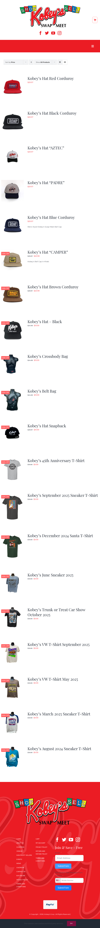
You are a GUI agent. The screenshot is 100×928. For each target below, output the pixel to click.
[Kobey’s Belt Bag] (12, 390)
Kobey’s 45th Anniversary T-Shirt (56, 460)
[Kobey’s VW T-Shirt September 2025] (12, 643)
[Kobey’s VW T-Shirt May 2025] (12, 678)
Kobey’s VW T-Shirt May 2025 (53, 679)
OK (71, 923)
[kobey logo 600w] (50, 794)
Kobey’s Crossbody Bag (48, 356)
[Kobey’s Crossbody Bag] (12, 355)
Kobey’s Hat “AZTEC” (46, 147)
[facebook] (40, 33)
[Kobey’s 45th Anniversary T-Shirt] (12, 459)
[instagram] (59, 33)
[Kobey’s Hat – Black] (12, 320)
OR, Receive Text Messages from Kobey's (69, 874)
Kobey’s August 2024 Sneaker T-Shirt (59, 748)
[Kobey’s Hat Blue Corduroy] (12, 216)
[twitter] (47, 33)
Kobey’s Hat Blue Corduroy (51, 217)
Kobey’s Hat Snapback (47, 425)
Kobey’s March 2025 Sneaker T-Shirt (59, 713)
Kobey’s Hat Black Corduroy (52, 113)
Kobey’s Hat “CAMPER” (48, 252)
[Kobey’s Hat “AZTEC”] (12, 147)
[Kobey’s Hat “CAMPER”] (12, 251)
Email (57, 853)
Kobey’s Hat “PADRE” (46, 182)
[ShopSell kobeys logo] (50, 6)
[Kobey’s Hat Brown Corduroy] (12, 286)
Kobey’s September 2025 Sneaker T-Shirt (63, 495)
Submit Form (63, 866)
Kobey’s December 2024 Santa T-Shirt (60, 535)
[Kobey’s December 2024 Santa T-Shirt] (12, 534)
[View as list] (64, 62)
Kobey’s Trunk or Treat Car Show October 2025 (56, 612)
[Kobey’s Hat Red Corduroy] (12, 77)
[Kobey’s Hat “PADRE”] (12, 181)
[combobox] (58, 880)
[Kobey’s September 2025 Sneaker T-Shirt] (12, 494)
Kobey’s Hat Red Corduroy (51, 78)
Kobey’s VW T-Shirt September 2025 (59, 644)
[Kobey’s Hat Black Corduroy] (12, 112)
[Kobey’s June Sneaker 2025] (12, 574)
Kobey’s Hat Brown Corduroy (53, 286)
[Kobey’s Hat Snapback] (12, 425)
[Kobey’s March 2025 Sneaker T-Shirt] (12, 713)
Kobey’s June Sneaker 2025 (50, 574)
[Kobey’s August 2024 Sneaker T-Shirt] (12, 747)
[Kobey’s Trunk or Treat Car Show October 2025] (12, 608)
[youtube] (53, 33)
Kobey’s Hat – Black (45, 321)
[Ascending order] (31, 62)
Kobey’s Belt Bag (42, 391)
